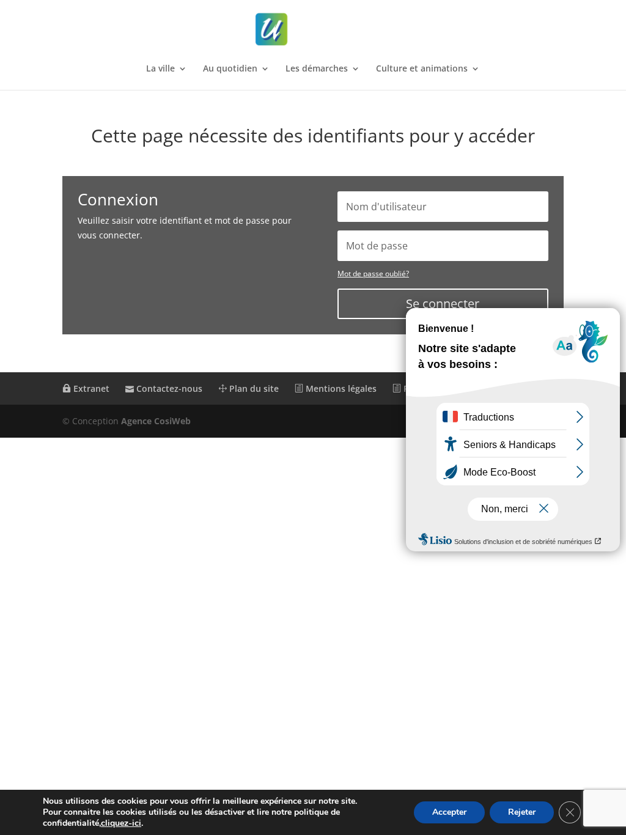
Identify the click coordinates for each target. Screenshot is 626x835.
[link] (314, 29)
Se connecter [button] (442, 303)
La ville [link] (160, 69)
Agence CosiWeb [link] (156, 421)
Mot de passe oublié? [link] (373, 273)
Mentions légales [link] (340, 388)
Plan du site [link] (253, 388)
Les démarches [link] (316, 69)
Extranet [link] (90, 388)
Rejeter (522, 812)
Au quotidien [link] (230, 69)
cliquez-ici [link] (121, 823)
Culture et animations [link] (422, 69)
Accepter (449, 812)
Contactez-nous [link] (168, 388)
